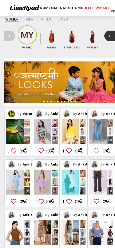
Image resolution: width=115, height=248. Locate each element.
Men (30, 19)
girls (46, 19)
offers (90, 8)
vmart (103, 8)
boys (63, 19)
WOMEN (12, 19)
